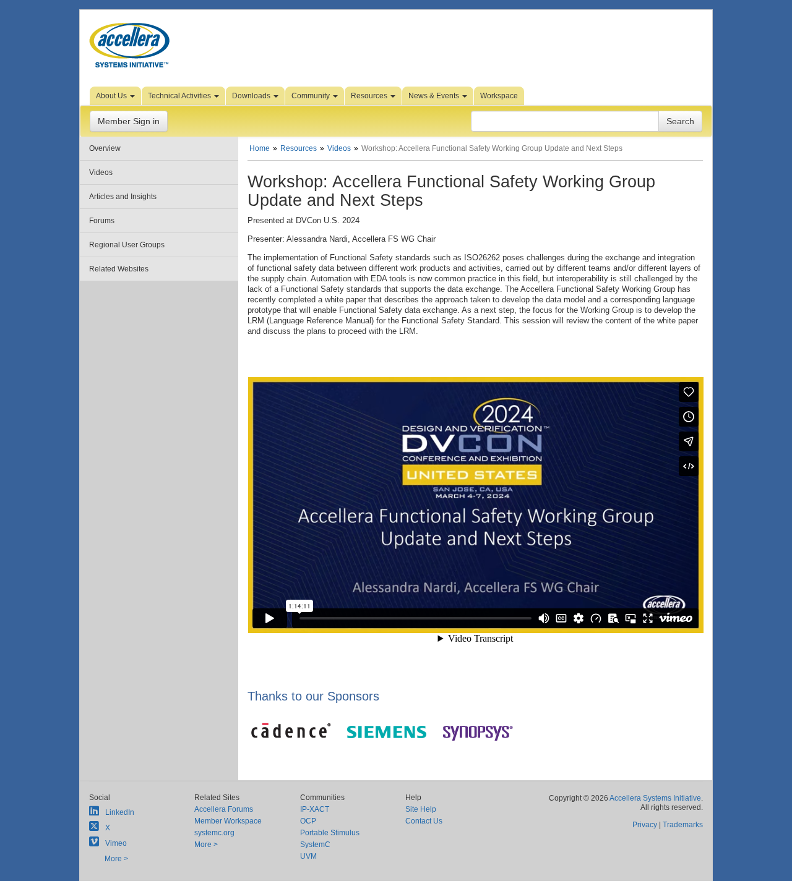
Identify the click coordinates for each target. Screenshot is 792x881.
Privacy (644, 824)
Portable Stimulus (329, 832)
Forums (101, 220)
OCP (308, 821)
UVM (308, 856)
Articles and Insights (123, 196)
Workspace (499, 96)
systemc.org (214, 832)
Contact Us (423, 821)
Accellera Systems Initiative (655, 798)
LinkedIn (119, 812)
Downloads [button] (252, 96)
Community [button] (311, 96)
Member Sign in (129, 121)
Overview (105, 148)
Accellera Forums (223, 809)
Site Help (420, 809)
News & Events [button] (434, 96)
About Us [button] (112, 96)
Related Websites (118, 269)
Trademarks (683, 824)
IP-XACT (314, 809)
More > (116, 858)
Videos (101, 172)
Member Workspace (228, 821)
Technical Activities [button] (180, 96)
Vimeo (116, 843)
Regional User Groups (127, 244)
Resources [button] (370, 96)
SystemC (315, 844)
